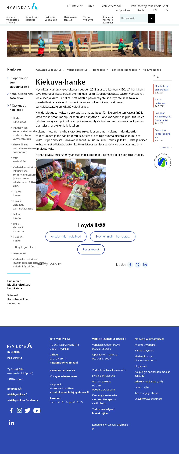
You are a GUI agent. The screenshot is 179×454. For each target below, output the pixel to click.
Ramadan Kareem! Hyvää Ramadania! (163, 116)
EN (155, 10)
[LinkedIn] (145, 264)
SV (166, 10)
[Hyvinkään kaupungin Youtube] (37, 409)
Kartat (141, 10)
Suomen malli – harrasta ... (113, 236)
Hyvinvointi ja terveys (71, 18)
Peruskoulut (91, 249)
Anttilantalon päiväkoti (66, 236)
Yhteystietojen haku (63, 376)
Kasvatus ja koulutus (32, 18)
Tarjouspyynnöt (144, 350)
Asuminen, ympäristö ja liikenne (13, 19)
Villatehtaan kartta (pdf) (149, 381)
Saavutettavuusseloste (148, 398)
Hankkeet (14, 69)
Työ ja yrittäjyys (88, 18)
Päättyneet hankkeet (124, 69)
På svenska (14, 357)
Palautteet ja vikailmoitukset (149, 6)
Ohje (91, 6)
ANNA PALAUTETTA (62, 370)
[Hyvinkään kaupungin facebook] (11, 409)
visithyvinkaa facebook (22, 400)
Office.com (15, 379)
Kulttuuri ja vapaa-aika (51, 18)
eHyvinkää (141, 366)
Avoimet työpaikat (145, 344)
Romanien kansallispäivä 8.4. (162, 133)
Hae (152, 18)
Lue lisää (164, 147)
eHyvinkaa (123, 10)
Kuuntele (73, 6)
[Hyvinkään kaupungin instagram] (19, 409)
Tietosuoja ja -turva (146, 393)
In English (13, 352)
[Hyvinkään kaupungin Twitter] (27, 409)
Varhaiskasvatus (77, 69)
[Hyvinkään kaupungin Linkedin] (11, 422)
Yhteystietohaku (112, 6)
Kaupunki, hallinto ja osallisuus (108, 19)
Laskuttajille (142, 387)
